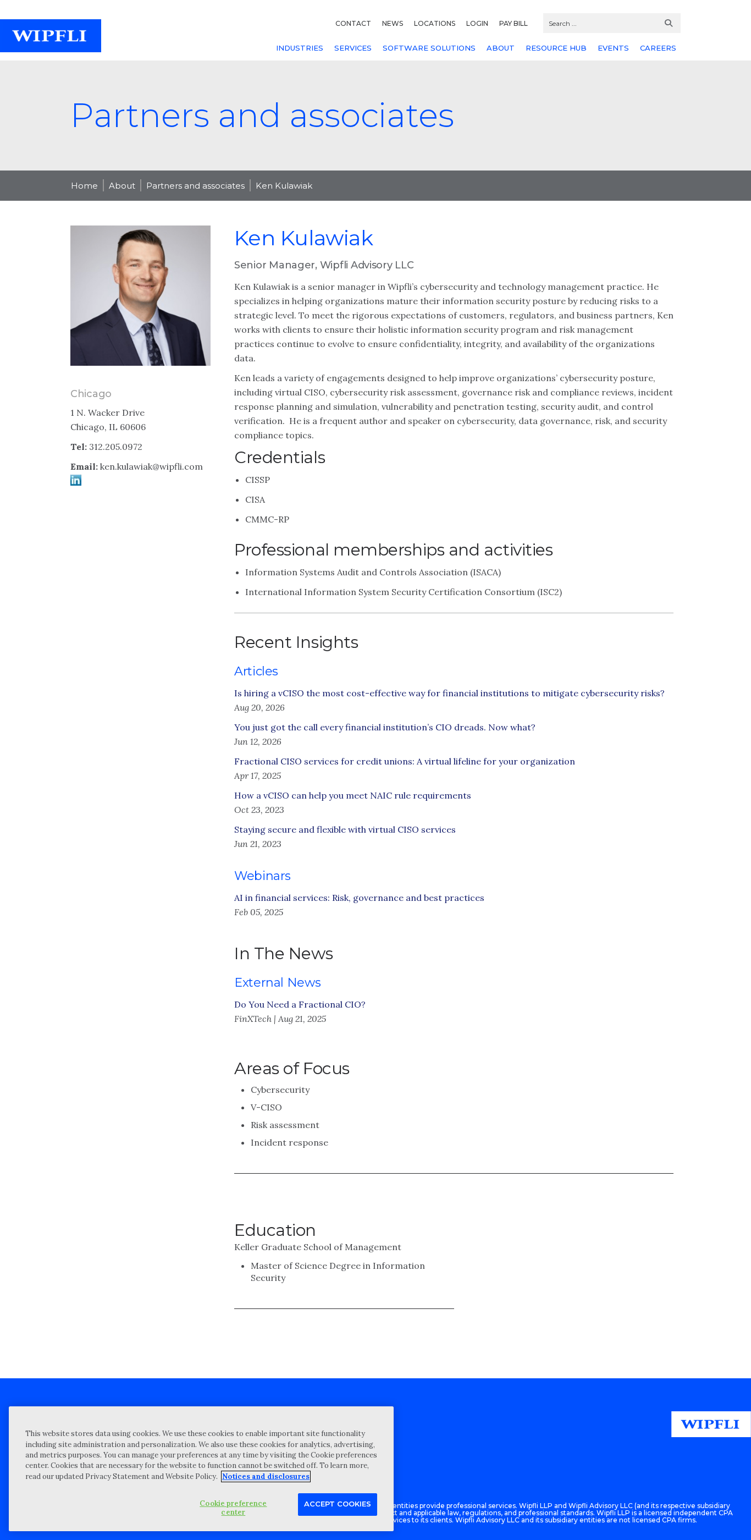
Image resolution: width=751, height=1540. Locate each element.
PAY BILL (513, 23)
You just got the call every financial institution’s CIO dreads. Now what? (384, 727)
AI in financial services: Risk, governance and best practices (359, 897)
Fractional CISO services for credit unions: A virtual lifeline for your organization (404, 761)
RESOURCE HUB (556, 47)
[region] (201, 1468)
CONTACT (353, 23)
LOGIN (477, 23)
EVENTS (613, 47)
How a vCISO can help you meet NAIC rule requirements (352, 795)
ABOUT (501, 47)
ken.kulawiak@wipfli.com (151, 466)
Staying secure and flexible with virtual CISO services (345, 829)
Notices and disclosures (266, 1476)
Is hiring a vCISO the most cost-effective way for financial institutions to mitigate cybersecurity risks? (449, 693)
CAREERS (658, 47)
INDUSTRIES (299, 47)
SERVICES (353, 47)
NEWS (392, 23)
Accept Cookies (337, 1503)
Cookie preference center (233, 1508)
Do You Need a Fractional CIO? (300, 1004)
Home (84, 185)
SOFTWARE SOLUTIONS (429, 47)
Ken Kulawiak (284, 185)
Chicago (91, 394)
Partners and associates (195, 185)
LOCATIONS (434, 23)
